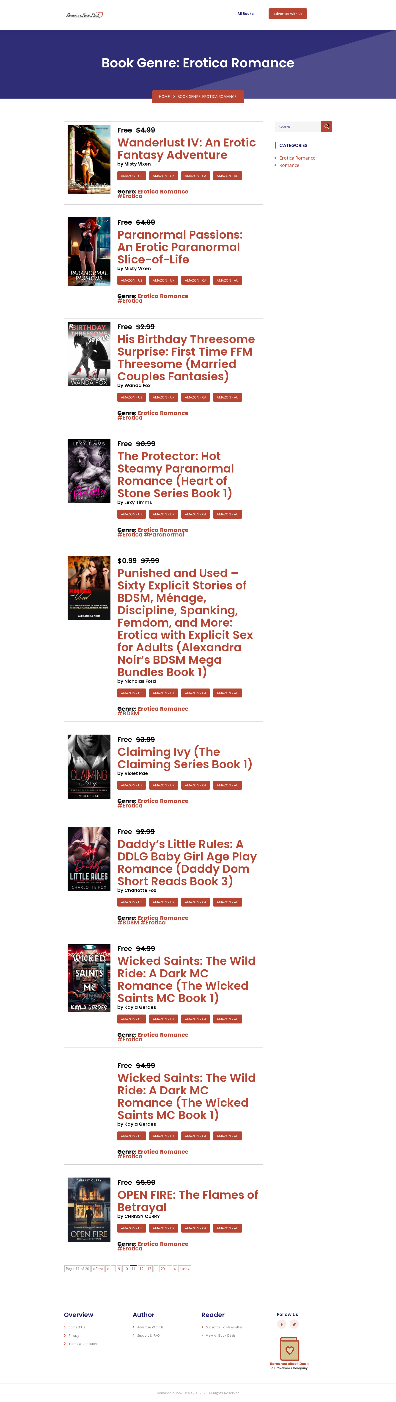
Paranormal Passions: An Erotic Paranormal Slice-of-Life (180, 247)
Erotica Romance (163, 192)
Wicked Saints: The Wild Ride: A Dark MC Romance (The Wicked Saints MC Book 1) (186, 979)
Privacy (74, 1335)
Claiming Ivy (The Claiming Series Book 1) (185, 758)
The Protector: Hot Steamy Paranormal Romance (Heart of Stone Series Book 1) (175, 474)
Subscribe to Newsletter (224, 1327)
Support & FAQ (148, 1335)
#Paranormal (164, 535)
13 (149, 1268)
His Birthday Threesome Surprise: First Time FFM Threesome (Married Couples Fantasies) (186, 357)
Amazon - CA (195, 176)
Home (164, 96)
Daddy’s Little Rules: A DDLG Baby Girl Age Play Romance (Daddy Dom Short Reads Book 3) (187, 862)
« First (98, 1268)
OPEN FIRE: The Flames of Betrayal (187, 1201)
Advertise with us (287, 13)
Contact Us (77, 1327)
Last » (185, 1268)
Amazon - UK (163, 176)
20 (163, 1268)
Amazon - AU (227, 176)
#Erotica (130, 196)
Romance (289, 165)
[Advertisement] (303, 248)
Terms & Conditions (83, 1343)
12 (141, 1268)
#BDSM (128, 713)
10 (126, 1268)
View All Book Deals (221, 1335)
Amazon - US (131, 176)
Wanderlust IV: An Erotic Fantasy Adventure (186, 148)
